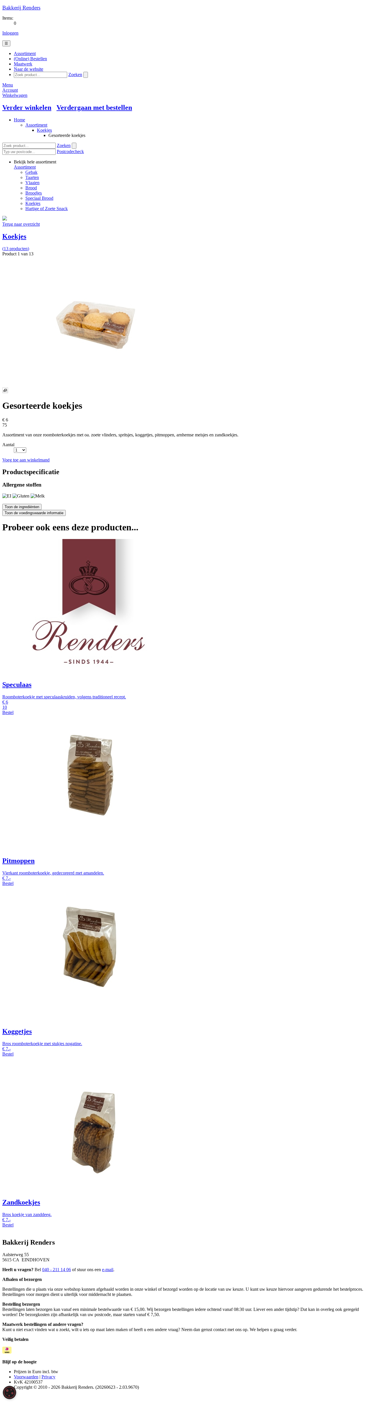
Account (10, 90)
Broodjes (33, 193)
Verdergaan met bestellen (94, 107)
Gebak (31, 172)
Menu (7, 84)
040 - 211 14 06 (56, 1269)
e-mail (107, 1269)
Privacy (48, 1376)
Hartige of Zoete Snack (46, 208)
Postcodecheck (70, 151)
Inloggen (10, 33)
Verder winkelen (26, 107)
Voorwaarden (26, 1376)
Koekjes (44, 130)
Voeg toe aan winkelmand (26, 459)
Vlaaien (32, 182)
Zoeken (75, 74)
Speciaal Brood (39, 198)
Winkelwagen (14, 95)
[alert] (9, 1392)
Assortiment (36, 125)
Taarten (32, 177)
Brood (31, 187)
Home (19, 119)
